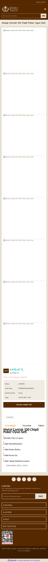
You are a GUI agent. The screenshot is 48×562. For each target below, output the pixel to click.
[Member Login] (39, 9)
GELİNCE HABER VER (24, 405)
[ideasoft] (12, 560)
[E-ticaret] (23, 560)
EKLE (41, 496)
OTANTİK (22, 384)
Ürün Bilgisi (10, 425)
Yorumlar (26, 425)
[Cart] (44, 9)
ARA (43, 16)
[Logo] (10, 9)
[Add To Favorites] (14, 411)
